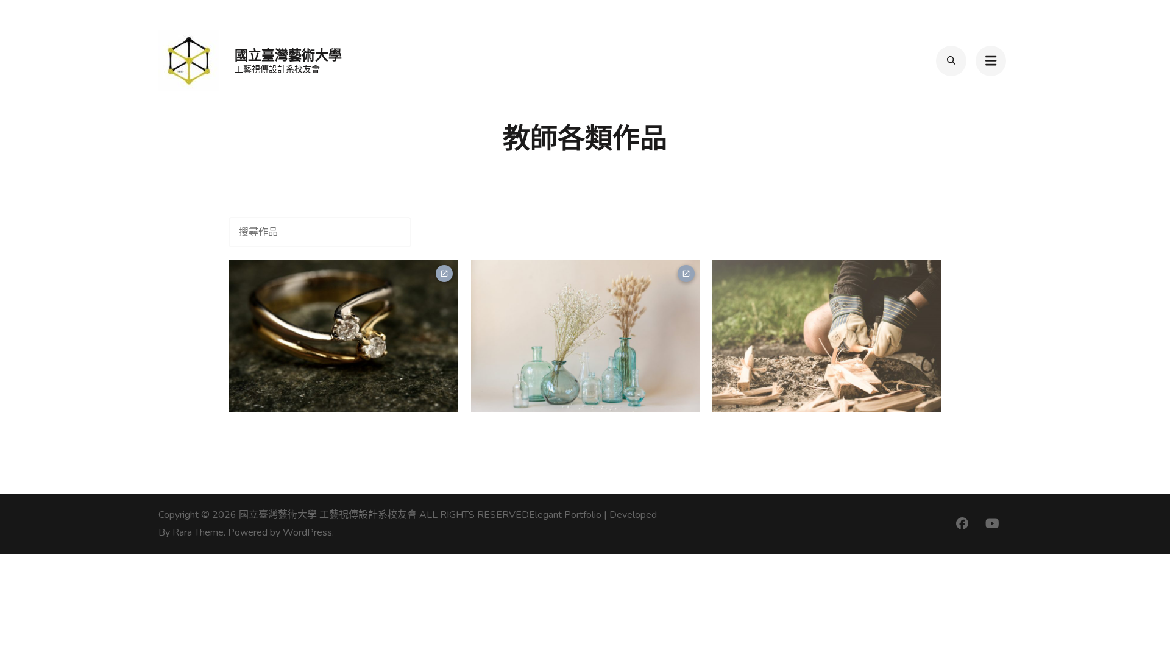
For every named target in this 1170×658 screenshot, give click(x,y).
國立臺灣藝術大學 (288, 55)
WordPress (307, 532)
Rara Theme (198, 532)
